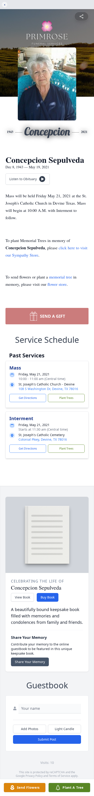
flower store (57, 284)
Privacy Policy (34, 776)
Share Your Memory (30, 662)
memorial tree (60, 277)
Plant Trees (66, 398)
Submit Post (47, 739)
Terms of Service (59, 776)
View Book (22, 597)
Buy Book (48, 597)
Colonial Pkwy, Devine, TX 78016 (42, 439)
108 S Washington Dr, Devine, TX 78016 (48, 389)
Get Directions (28, 398)
